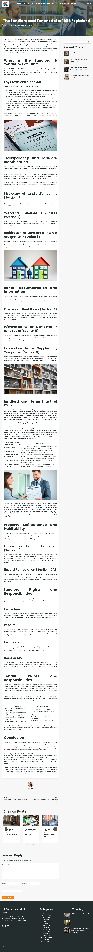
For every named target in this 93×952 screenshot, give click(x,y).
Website (24, 883)
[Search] (88, 42)
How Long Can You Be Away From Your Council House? (11, 832)
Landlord (43, 17)
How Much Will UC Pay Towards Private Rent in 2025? (49, 833)
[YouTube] (88, 4)
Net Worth (45, 933)
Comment (5, 864)
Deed (45, 919)
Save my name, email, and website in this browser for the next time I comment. (22, 887)
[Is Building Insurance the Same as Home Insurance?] (66, 53)
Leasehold (46, 3)
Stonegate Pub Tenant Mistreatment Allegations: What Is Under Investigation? (80, 930)
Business (45, 913)
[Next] (55, 829)
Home (19, 3)
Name (4, 883)
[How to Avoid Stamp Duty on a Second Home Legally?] (66, 77)
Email (4, 896)
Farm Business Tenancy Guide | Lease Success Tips (30, 832)
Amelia (6, 25)
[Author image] (3, 25)
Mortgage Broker (36, 3)
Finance (45, 921)
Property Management (45, 937)
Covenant (45, 917)
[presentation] (11, 820)
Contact (73, 3)
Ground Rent (45, 925)
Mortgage (26, 3)
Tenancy (49, 17)
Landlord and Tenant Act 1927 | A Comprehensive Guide (45, 799)
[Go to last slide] (6, 829)
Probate (45, 935)
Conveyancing (64, 3)
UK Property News (45, 941)
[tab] (27, 844)
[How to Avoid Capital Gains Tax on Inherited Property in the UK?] (66, 61)
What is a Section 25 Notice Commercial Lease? (14, 798)
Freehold (55, 3)
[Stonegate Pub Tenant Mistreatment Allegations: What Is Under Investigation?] (66, 69)
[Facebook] (86, 4)
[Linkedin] (90, 4)
